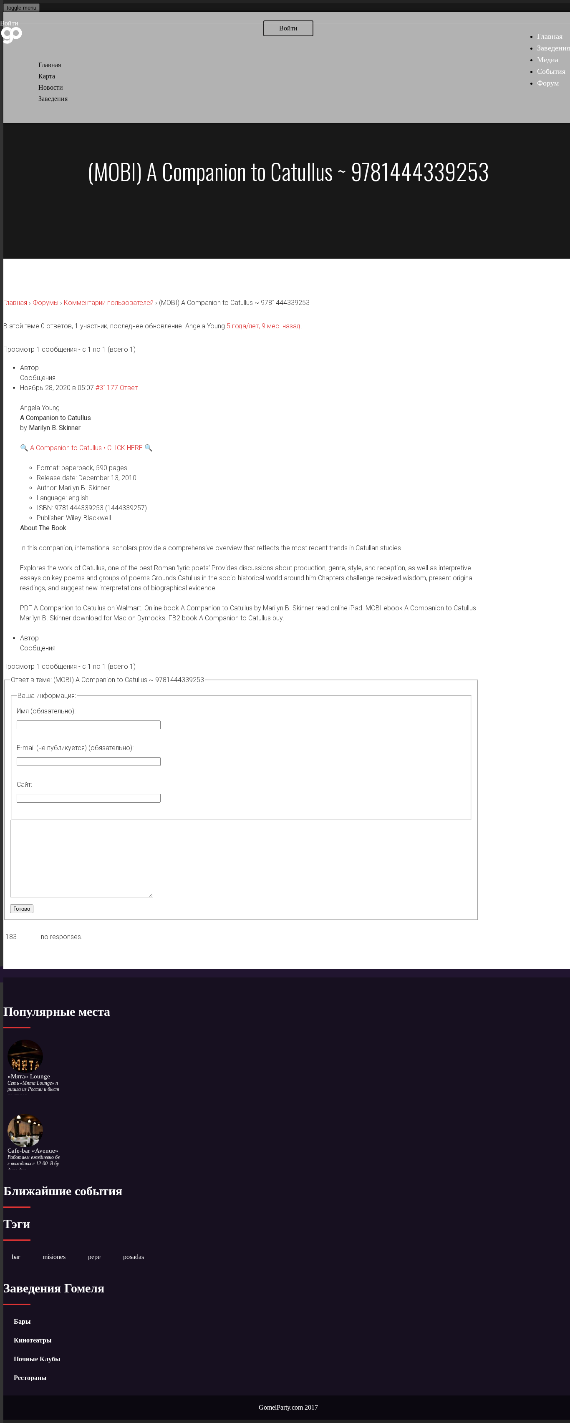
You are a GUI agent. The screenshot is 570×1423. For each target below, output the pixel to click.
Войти (9, 23)
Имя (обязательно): (46, 711)
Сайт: (24, 784)
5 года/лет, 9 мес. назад (263, 326)
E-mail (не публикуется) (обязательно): (75, 748)
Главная (549, 36)
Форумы (45, 303)
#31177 (107, 388)
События (551, 71)
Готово (21, 909)
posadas (133, 1256)
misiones (54, 1256)
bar (16, 1256)
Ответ (129, 388)
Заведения (553, 48)
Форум (548, 83)
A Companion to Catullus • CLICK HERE (86, 448)
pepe (94, 1256)
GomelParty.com (281, 1407)
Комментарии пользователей (109, 303)
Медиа (547, 59)
